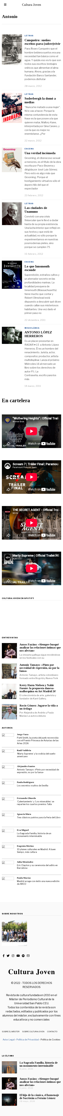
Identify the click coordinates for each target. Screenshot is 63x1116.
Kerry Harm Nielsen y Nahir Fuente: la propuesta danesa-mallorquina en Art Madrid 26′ (37, 688)
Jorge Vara (22, 734)
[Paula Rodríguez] (8, 787)
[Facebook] (3, 956)
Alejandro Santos (26, 766)
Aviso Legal (9, 1039)
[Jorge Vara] (8, 739)
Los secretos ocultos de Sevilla (32, 785)
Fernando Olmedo (26, 798)
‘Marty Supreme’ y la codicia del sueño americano (36, 755)
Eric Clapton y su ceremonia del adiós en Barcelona (37, 866)
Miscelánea (32, 328)
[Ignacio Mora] (8, 819)
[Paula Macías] (8, 883)
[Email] (28, 956)
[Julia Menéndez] (8, 867)
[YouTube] (18, 956)
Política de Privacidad (27, 1039)
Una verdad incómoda (40, 153)
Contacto (52, 1031)
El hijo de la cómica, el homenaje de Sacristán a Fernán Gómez (39, 1096)
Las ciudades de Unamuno (36, 209)
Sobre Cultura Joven (33, 1031)
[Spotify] (23, 956)
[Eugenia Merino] (8, 851)
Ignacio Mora (24, 814)
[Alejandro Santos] (8, 771)
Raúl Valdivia (24, 750)
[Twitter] (8, 956)
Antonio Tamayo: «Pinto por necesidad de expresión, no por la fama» (39, 668)
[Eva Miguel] (8, 835)
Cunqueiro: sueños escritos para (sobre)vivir (42, 41)
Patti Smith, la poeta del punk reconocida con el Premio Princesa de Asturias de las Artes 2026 (38, 740)
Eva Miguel (23, 830)
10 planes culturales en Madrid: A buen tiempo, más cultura (36, 850)
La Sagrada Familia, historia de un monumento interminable (34, 835)
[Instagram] (13, 956)
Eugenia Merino (25, 846)
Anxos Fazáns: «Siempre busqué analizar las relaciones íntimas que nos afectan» (40, 647)
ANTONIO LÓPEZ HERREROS (38, 334)
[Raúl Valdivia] (8, 755)
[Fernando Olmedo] (8, 803)
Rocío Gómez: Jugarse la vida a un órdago (38, 707)
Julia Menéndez (25, 862)
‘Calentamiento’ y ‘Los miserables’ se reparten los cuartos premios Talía (35, 803)
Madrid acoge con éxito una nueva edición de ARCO (38, 882)
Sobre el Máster (10, 1031)
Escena (29, 149)
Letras (29, 36)
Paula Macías (24, 878)
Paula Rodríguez (25, 782)
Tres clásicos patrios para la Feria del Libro (38, 817)
